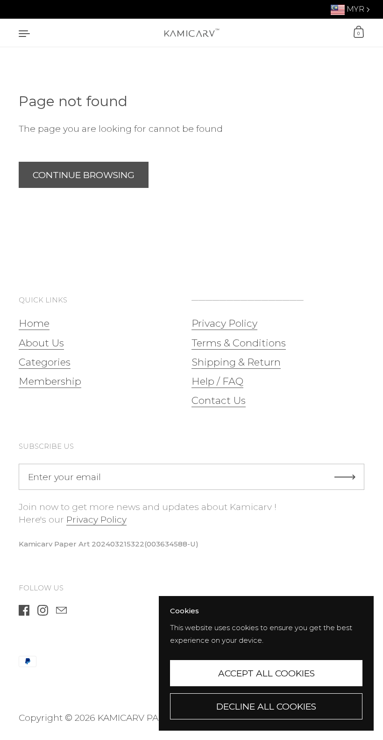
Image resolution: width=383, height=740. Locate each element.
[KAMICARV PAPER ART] (191, 32)
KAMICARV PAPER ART (146, 717)
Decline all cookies (266, 706)
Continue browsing (84, 175)
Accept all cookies (266, 673)
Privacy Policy (96, 519)
